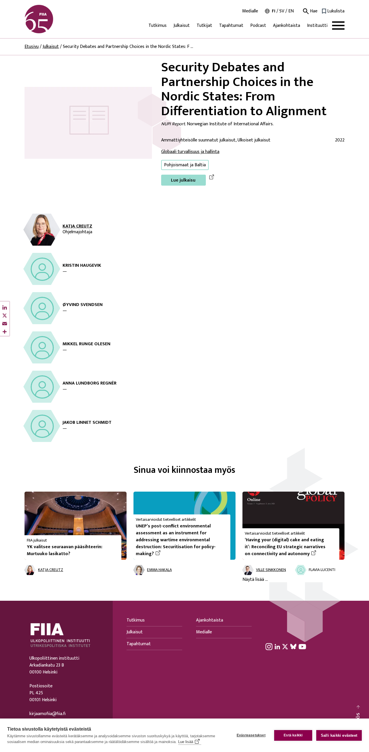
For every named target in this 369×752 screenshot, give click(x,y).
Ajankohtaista (286, 25)
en (291, 11)
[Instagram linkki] (269, 646)
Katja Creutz (77, 226)
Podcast (258, 25)
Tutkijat (204, 25)
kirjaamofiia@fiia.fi (47, 713)
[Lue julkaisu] (88, 122)
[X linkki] (285, 646)
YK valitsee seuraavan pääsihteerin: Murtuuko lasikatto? (64, 550)
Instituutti (317, 25)
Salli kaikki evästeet (339, 735)
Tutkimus (157, 25)
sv (281, 11)
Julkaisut (182, 25)
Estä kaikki (293, 735)
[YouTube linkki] (302, 646)
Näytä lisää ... (255, 579)
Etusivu (32, 47)
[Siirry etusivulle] (52, 19)
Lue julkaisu (183, 180)
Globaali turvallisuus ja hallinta (190, 152)
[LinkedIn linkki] (277, 646)
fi (273, 11)
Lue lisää (185, 742)
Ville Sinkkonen (271, 570)
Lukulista (335, 11)
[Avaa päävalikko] (338, 25)
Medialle (250, 11)
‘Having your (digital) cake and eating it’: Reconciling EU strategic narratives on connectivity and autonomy (290, 547)
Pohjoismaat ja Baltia (185, 165)
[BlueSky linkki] (293, 646)
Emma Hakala (159, 570)
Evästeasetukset (251, 735)
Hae (313, 11)
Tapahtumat (231, 25)
